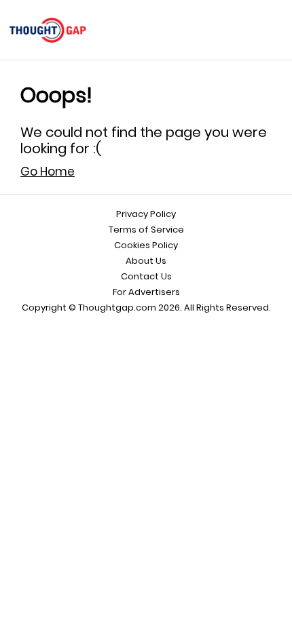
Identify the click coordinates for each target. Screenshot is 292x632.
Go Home (47, 171)
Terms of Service (146, 229)
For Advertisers (146, 291)
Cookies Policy (146, 245)
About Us (146, 260)
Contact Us (146, 276)
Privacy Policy (146, 214)
